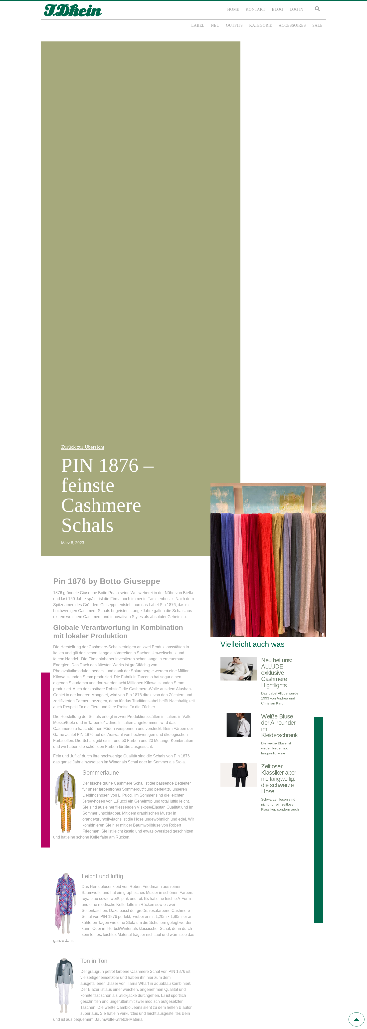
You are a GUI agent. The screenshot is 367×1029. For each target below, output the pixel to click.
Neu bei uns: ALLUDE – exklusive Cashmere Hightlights (276, 672)
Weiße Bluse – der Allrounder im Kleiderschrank (279, 725)
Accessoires (292, 25)
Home (233, 9)
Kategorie (260, 25)
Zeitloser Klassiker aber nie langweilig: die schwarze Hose (278, 779)
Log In (296, 9)
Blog (277, 9)
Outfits (234, 25)
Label (197, 25)
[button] (317, 9)
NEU (215, 25)
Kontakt (255, 9)
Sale (317, 25)
